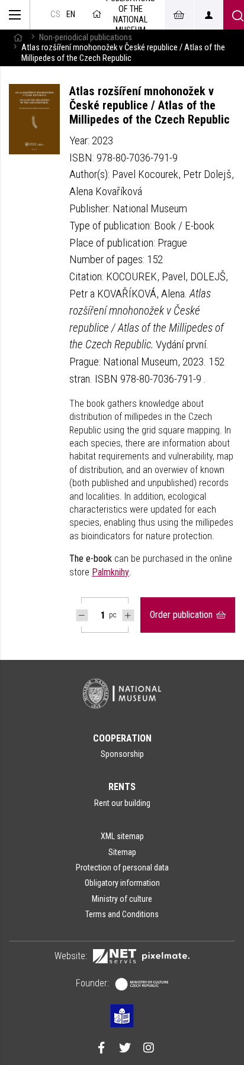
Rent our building (122, 803)
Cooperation (122, 738)
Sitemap (122, 852)
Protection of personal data (122, 867)
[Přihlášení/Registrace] (208, 15)
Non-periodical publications (85, 38)
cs (55, 14)
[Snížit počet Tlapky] (82, 615)
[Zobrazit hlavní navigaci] (15, 15)
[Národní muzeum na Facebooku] (101, 1049)
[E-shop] (179, 15)
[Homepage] (18, 38)
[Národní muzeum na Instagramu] (148, 1049)
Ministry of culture (122, 899)
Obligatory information (122, 883)
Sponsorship (122, 754)
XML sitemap (122, 836)
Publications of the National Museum (130, 15)
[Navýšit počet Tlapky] (128, 615)
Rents (122, 786)
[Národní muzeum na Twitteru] (125, 1049)
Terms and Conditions (122, 914)
